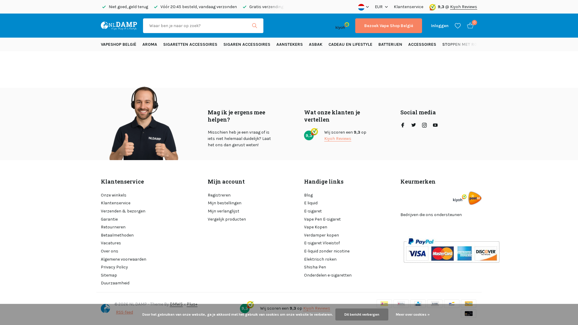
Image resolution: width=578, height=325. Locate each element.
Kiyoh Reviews (463, 6)
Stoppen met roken (463, 44)
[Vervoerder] (475, 198)
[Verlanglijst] (458, 25)
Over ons (109, 251)
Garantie (109, 219)
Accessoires (422, 44)
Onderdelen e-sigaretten (328, 275)
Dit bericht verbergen (361, 314)
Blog (308, 195)
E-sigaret (313, 211)
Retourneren (113, 227)
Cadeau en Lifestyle (350, 44)
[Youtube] (435, 125)
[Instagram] (424, 125)
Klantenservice (408, 6)
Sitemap (109, 275)
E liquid (311, 203)
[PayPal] (293, 26)
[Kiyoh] (342, 26)
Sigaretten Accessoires (190, 44)
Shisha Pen (315, 267)
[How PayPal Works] (451, 250)
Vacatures (111, 243)
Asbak (315, 44)
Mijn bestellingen (224, 203)
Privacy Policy (114, 267)
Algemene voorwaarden (123, 259)
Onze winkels (113, 195)
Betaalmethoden (117, 235)
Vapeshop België (118, 44)
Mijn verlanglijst (223, 211)
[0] (469, 25)
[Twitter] (413, 125)
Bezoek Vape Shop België (388, 25)
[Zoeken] (254, 26)
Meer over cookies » (413, 314)
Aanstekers (289, 44)
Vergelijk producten (227, 219)
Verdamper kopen (321, 235)
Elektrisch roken (320, 259)
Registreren (219, 195)
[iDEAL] (274, 26)
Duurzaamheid (115, 283)
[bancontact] (318, 26)
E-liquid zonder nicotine (327, 251)
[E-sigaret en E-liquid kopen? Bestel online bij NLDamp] (119, 26)
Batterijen (390, 44)
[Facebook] (402, 125)
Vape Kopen (315, 227)
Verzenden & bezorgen (123, 211)
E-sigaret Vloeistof (322, 243)
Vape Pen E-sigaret (322, 219)
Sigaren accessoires (246, 44)
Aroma (149, 44)
